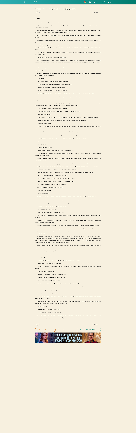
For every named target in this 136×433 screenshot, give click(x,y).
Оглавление (39, 2)
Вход (101, 2)
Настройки (94, 2)
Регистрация (108, 2)
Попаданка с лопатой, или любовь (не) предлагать (55, 9)
